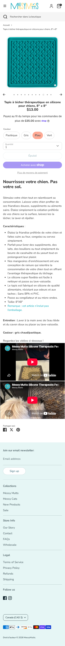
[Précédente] (4, 94)
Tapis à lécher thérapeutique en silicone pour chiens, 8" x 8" (30, 29)
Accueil (6, 25)
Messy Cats (10, 499)
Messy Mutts (11, 493)
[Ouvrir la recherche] (5, 17)
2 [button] (17, 94)
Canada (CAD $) (14, 617)
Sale (5, 510)
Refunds (8, 573)
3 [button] (21, 94)
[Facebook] (5, 598)
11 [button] (50, 94)
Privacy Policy (11, 568)
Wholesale (9, 545)
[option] (32, 62)
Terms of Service (13, 562)
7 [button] (35, 94)
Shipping (8, 579)
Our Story (9, 527)
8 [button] (39, 94)
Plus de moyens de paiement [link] (32, 172)
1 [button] (14, 94)
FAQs (6, 539)
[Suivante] (61, 94)
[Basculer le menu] (5, 6)
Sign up (14, 471)
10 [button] (47, 94)
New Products (11, 504)
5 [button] (28, 94)
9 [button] (43, 94)
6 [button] (32, 94)
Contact (7, 533)
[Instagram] (10, 598)
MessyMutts (29, 637)
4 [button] (24, 94)
